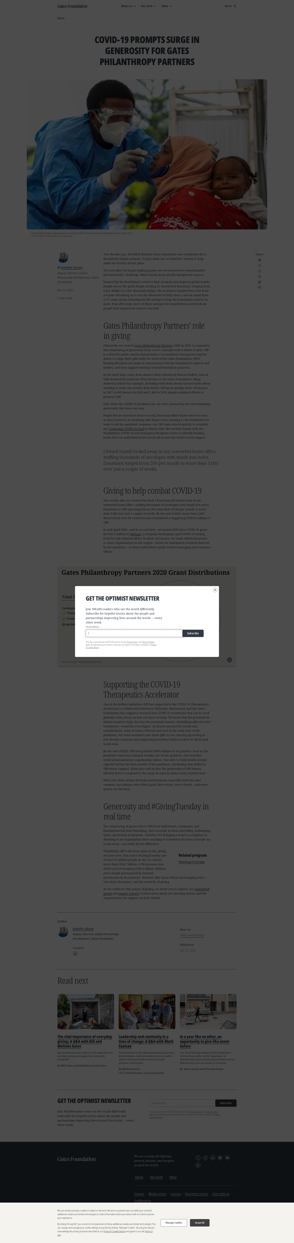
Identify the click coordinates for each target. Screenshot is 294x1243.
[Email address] (134, 633)
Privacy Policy (132, 642)
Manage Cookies (174, 1222)
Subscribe (193, 633)
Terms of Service (148, 642)
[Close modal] (215, 590)
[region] (147, 1223)
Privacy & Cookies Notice (114, 1231)
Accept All (200, 1222)
